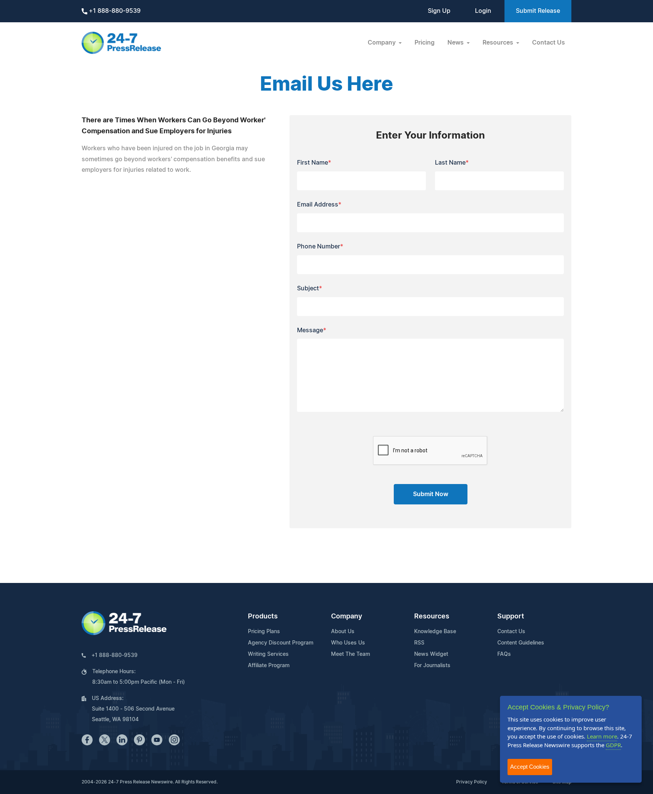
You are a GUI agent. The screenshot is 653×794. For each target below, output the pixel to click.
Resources (431, 616)
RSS (419, 643)
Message (311, 330)
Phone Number (320, 247)
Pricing (425, 43)
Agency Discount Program (280, 643)
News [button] (456, 43)
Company (346, 616)
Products (263, 616)
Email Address (319, 205)
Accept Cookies (529, 766)
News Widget (431, 654)
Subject (309, 288)
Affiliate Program (268, 665)
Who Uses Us (348, 643)
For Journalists (432, 665)
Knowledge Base (435, 631)
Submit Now (430, 494)
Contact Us (548, 43)
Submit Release (538, 11)
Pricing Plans (264, 631)
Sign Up (439, 11)
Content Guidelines (520, 643)
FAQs (504, 654)
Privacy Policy (471, 782)
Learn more (602, 736)
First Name (314, 163)
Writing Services (268, 654)
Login (483, 11)
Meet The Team (350, 654)
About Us (342, 631)
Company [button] (382, 43)
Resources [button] (499, 43)
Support (510, 616)
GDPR (613, 745)
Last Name (452, 163)
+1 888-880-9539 (114, 11)
